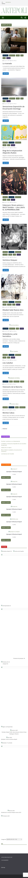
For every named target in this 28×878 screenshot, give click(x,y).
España (17, 55)
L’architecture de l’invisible (7, 454)
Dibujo (11, 381)
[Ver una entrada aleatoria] (25, 17)
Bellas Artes (5, 55)
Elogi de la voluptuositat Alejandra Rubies (12, 151)
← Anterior (4, 428)
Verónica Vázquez (10, 260)
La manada (7, 63)
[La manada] (14, 40)
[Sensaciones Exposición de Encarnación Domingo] (14, 87)
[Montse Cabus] (14, 404)
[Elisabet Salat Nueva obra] (14, 287)
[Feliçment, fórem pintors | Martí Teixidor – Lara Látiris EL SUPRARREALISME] (14, 181)
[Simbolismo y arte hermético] (14, 325)
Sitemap (3, 867)
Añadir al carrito (6, 477)
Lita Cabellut (8, 363)
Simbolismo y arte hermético (10, 335)
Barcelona (5, 142)
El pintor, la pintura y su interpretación (10, 441)
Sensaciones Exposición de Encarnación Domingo (13, 107)
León (22, 55)
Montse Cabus (8, 413)
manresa (9, 304)
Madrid (22, 381)
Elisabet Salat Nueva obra (13, 310)
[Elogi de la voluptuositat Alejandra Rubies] (14, 132)
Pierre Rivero (14, 60)
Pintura (8, 58)
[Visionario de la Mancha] (14, 378)
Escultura (5, 254)
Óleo (4, 58)
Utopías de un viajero (6, 447)
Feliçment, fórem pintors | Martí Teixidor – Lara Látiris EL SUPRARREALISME (14, 207)
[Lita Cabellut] (14, 351)
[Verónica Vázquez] (14, 237)
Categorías (3, 839)
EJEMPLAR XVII (12, 55)
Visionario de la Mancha (12, 387)
